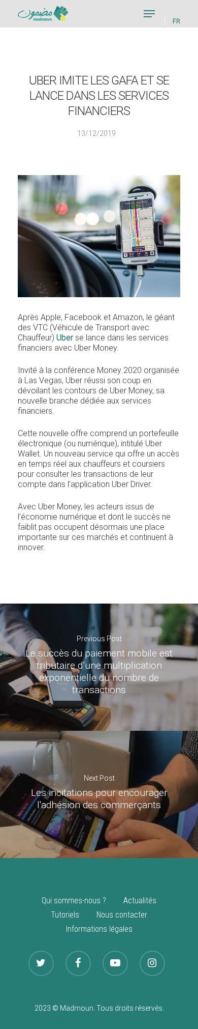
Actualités (139, 900)
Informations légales (99, 929)
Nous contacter (121, 915)
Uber (64, 337)
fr (176, 21)
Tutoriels (65, 915)
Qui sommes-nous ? (74, 900)
